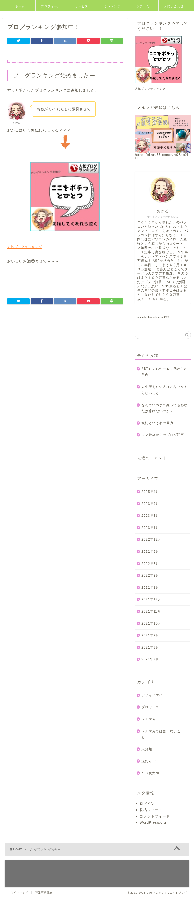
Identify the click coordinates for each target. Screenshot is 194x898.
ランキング (112, 6)
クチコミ (143, 6)
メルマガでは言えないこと (161, 734)
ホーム (20, 6)
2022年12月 (151, 539)
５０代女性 (150, 773)
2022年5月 (150, 563)
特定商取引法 (43, 892)
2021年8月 (150, 647)
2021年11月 (151, 611)
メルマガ (148, 719)
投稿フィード (151, 810)
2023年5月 (150, 515)
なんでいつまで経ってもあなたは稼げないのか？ (164, 408)
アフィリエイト (153, 695)
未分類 (146, 749)
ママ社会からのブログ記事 (162, 435)
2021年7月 (150, 659)
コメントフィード (155, 816)
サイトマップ (19, 892)
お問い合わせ (174, 6)
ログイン (147, 803)
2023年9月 (150, 504)
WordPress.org (153, 822)
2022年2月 (150, 575)
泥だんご (148, 761)
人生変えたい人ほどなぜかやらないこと (164, 390)
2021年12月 (151, 599)
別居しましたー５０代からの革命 (164, 372)
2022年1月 (150, 587)
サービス (81, 6)
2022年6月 (150, 551)
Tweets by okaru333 (152, 317)
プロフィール (51, 6)
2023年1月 (150, 527)
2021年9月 (150, 635)
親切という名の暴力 (157, 423)
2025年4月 (150, 491)
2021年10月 (151, 623)
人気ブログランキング (24, 247)
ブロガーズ (150, 707)
